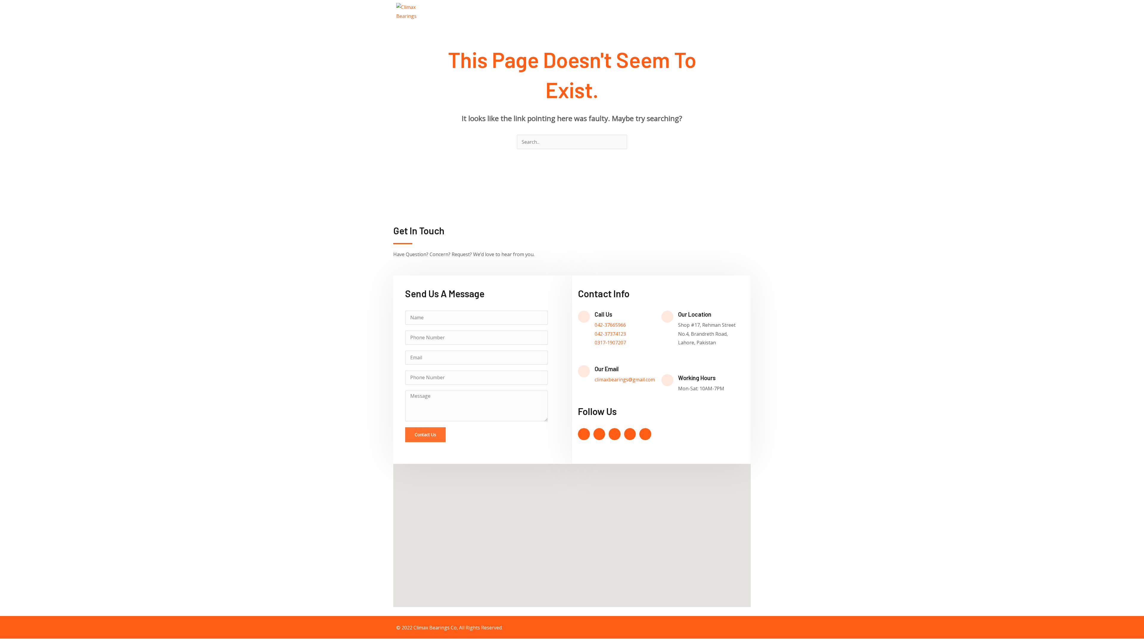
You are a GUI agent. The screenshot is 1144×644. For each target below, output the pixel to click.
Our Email (607, 368)
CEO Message (649, 12)
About (617, 12)
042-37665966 (610, 325)
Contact (733, 12)
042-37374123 (610, 334)
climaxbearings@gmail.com (625, 379)
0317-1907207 (610, 342)
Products (684, 12)
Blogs (709, 12)
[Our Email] (584, 371)
